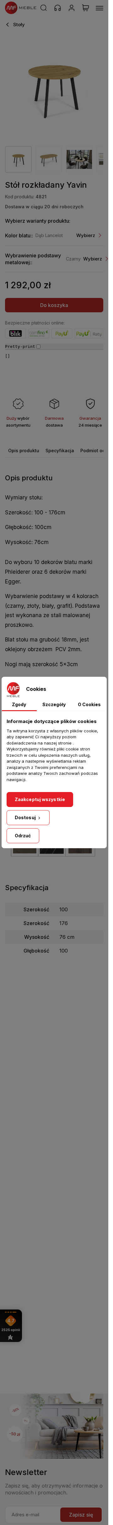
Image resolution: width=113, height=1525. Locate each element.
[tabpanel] (18, 159)
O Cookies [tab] (89, 704)
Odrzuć (23, 835)
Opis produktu (23, 450)
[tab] (23, 450)
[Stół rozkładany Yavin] (54, 87)
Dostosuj (26, 817)
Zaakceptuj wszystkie (40, 799)
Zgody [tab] (19, 704)
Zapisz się (81, 1515)
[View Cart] (85, 8)
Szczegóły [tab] (54, 704)
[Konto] (71, 8)
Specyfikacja (60, 450)
